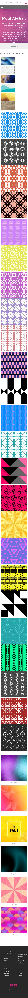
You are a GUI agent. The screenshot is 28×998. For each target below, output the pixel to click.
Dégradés (14, 782)
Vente (14, 843)
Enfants (14, 935)
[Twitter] (15, 986)
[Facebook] (11, 986)
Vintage (14, 904)
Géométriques (14, 813)
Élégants (14, 874)
